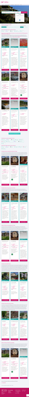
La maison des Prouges (15, 81)
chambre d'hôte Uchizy (14, 283)
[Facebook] (23, 391)
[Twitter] (24, 391)
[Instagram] (22, 391)
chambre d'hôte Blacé (4, 283)
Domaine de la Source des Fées (7, 81)
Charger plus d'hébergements (14, 133)
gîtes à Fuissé (20, 36)
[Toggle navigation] (27, 1)
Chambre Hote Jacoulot (24, 166)
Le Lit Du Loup (22, 321)
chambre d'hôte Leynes (14, 49)
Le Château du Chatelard (15, 321)
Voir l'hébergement (5, 69)
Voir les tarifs (14, 98)
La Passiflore (4, 48)
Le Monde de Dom (23, 282)
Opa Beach (4, 321)
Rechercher (24, 12)
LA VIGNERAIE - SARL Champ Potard (8, 110)
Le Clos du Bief (13, 282)
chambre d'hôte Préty (22, 49)
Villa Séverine (22, 48)
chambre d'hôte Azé (4, 49)
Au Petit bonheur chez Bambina (16, 48)
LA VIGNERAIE (22, 81)
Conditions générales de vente (17, 391)
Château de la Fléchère (6, 282)
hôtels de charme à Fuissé (16, 37)
